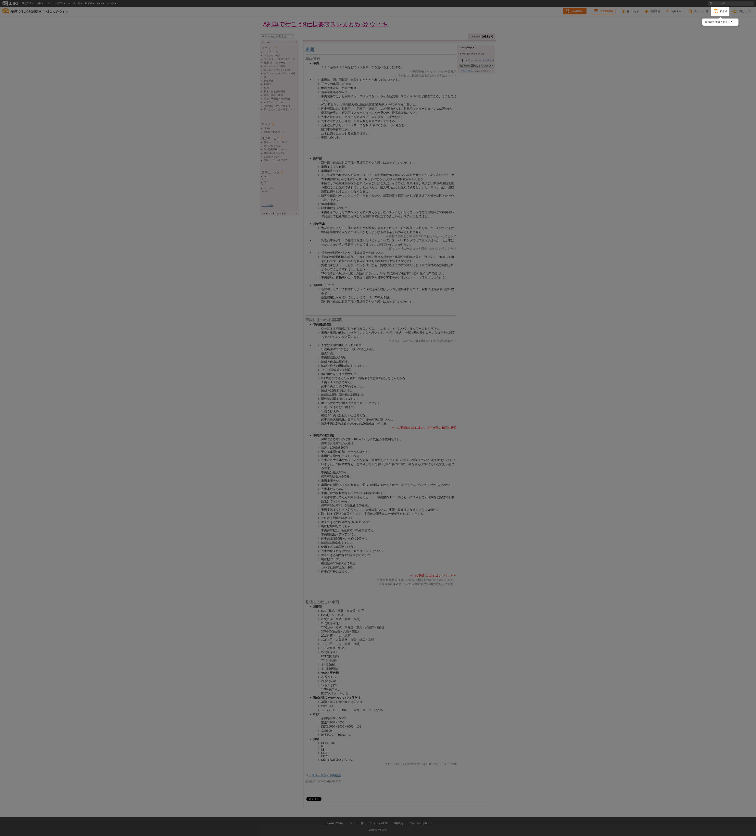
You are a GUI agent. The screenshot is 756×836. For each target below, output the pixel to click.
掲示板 (723, 11)
